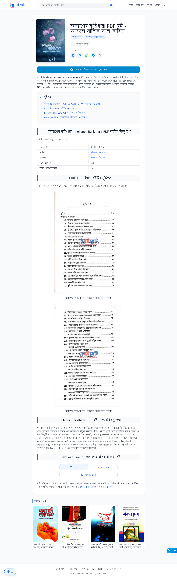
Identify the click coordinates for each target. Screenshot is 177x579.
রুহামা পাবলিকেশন (98, 157)
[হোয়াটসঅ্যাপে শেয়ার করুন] (86, 55)
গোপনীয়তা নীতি (88, 569)
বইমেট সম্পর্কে (72, 569)
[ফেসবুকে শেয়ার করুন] (73, 55)
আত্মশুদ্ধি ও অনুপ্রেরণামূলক (95, 37)
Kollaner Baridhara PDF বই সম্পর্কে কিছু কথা (65, 112)
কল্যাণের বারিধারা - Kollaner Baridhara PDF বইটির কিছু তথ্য (72, 104)
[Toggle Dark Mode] (165, 5)
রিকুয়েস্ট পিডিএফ (114, 569)
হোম (131, 5)
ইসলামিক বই (76, 37)
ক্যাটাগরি (140, 5)
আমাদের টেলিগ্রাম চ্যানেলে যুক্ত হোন (91, 69)
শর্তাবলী (100, 569)
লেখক (149, 5)
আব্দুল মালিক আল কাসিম (101, 152)
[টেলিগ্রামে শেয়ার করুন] (93, 55)
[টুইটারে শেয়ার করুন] (100, 55)
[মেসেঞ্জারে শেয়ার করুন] (79, 55)
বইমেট (20, 5)
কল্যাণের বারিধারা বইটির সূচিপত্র (59, 108)
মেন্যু (157, 5)
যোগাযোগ (60, 569)
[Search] (111, 5)
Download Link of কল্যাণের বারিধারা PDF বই (64, 117)
